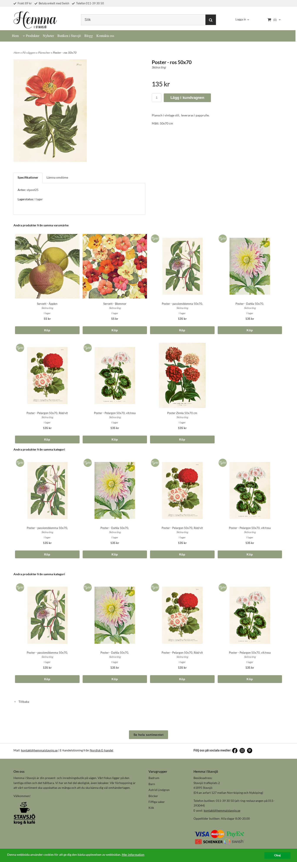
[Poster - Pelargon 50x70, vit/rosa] (87, 346)
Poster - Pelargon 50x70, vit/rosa (115, 413)
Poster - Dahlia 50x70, (249, 303)
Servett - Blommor (114, 303)
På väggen (29, 52)
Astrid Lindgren (159, 790)
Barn (151, 784)
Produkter (32, 35)
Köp (47, 330)
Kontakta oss (105, 35)
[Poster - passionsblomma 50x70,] (154, 237)
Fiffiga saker (156, 802)
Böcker (153, 796)
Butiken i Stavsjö (69, 35)
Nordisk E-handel (101, 750)
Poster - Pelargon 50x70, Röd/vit (47, 413)
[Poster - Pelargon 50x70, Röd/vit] (19, 346)
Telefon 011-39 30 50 (89, 3)
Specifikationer (28, 177)
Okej (277, 855)
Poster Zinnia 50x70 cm (182, 413)
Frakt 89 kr (24, 3)
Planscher (44, 52)
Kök (151, 807)
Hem (15, 35)
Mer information (133, 854)
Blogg (88, 35)
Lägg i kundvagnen (187, 98)
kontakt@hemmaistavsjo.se (39, 750)
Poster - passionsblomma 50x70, (182, 303)
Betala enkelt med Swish (53, 3)
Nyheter (48, 35)
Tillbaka (23, 701)
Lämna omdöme (57, 177)
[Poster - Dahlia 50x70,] (222, 237)
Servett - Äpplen (47, 303)
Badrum (153, 778)
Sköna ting (159, 67)
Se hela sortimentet (148, 734)
